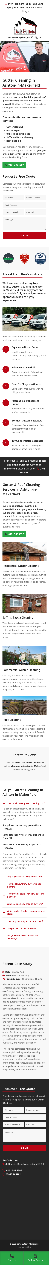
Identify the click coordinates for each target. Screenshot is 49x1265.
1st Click (27, 1247)
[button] (45, 28)
